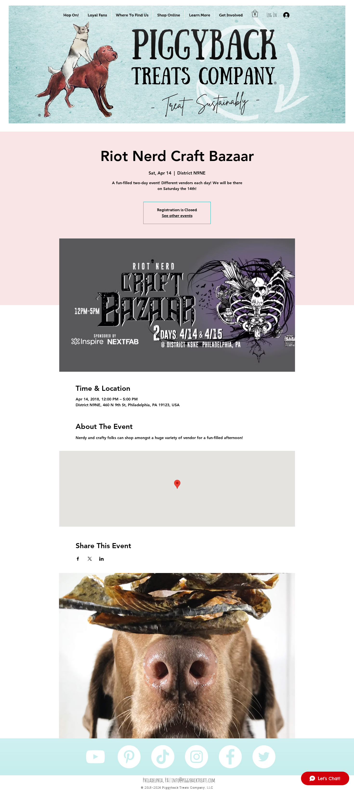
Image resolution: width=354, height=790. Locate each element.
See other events (177, 216)
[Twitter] (263, 756)
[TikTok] (162, 756)
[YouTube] (95, 756)
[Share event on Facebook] (78, 559)
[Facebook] (230, 756)
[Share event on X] (89, 559)
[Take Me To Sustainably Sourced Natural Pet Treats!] (81, 80)
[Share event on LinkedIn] (101, 559)
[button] (71, 15)
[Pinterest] (129, 756)
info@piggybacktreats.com (193, 780)
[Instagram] (196, 756)
